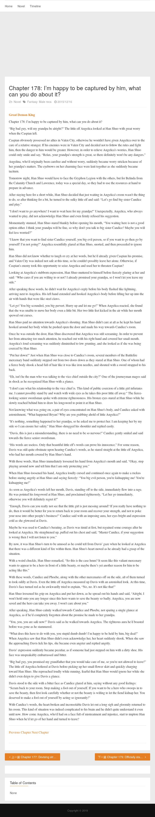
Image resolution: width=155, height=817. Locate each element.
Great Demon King (22, 114)
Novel (21, 6)
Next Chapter (40, 732)
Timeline (35, 6)
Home (9, 6)
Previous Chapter (20, 732)
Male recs (45, 102)
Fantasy (32, 102)
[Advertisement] (77, 44)
